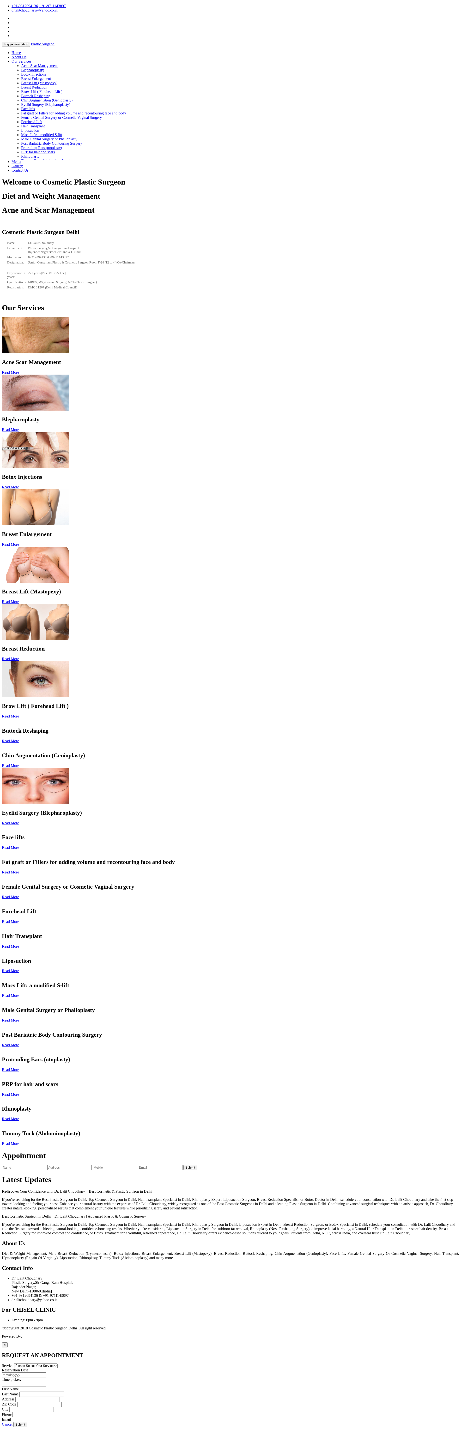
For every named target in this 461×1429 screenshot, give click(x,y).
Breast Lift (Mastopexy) (39, 83)
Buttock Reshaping (35, 96)
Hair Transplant (33, 126)
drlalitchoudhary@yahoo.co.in (35, 10)
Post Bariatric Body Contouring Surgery (51, 143)
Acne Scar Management (39, 66)
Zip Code (9, 1404)
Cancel (7, 1424)
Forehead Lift (31, 122)
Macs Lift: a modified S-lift (41, 135)
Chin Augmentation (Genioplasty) (47, 100)
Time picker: (11, 1379)
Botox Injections (33, 74)
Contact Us (20, 170)
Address (8, 1399)
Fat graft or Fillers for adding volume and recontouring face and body (73, 113)
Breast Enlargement (36, 79)
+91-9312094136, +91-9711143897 (39, 6)
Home (16, 53)
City (5, 1409)
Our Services (21, 61)
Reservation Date (15, 1370)
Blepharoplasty (32, 70)
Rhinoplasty (30, 156)
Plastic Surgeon (43, 44)
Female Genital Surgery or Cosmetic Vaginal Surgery (61, 117)
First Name (10, 1389)
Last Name (10, 1394)
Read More (10, 372)
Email (6, 1419)
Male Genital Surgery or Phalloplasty (49, 139)
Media (16, 162)
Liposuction (30, 130)
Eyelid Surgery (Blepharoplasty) (45, 104)
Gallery (17, 166)
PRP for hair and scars (38, 152)
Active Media (33, 1336)
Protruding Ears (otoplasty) (41, 148)
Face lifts (28, 109)
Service (7, 1365)
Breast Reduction (34, 87)
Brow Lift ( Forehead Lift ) (41, 92)
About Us (19, 57)
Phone (7, 1414)
